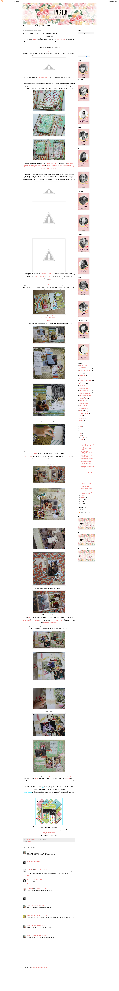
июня (82, 503)
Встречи (81, 373)
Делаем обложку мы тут (49, 832)
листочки (37, 778)
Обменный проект (83, 398)
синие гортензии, (36, 275)
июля (82, 501)
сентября (83, 497)
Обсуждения (82, 400)
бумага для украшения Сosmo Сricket (54, 165)
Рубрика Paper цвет (83, 408)
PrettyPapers (43, 273)
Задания (29, 841)
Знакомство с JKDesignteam (85, 380)
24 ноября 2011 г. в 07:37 (40, 935)
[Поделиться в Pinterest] (45, 839)
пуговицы (40, 276)
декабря (83, 437)
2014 (81, 430)
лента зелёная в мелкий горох (49, 622)
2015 (81, 428)
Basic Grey (47, 77)
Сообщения (83, 509)
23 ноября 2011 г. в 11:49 (41, 915)
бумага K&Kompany (50, 777)
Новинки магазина (83, 388)
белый (28, 780)
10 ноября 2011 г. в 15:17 (35, 861)
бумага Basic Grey (28, 456)
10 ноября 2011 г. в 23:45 (36, 879)
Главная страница (27, 25)
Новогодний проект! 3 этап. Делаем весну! (87, 479)
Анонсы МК (82, 367)
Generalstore (50, 163)
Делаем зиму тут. (49, 833)
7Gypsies (30, 617)
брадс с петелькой (70, 166)
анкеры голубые (48, 619)
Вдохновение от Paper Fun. (87, 472)
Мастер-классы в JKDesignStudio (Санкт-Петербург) (87, 452)
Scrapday (81, 420)
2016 (81, 426)
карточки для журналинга (65, 451)
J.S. (28, 861)
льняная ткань (44, 168)
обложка (34, 39)
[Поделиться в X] (42, 839)
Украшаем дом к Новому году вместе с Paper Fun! (87, 444)
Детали (81, 377)
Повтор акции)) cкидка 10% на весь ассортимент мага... (87, 448)
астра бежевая (41, 619)
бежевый (33, 780)
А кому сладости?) (85, 490)
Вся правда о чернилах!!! (86, 461)
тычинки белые (35, 620)
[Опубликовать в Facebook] (43, 839)
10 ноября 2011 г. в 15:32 (41, 869)
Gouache (56, 163)
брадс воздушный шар (56, 620)
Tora (49, 52)
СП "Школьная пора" (84, 413)
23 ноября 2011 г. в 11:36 (40, 905)
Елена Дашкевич (31, 915)
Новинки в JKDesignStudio (87, 488)
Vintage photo (35, 278)
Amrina (29, 879)
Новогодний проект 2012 (85, 392)
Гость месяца (82, 375)
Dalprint (51, 279)
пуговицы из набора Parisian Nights (35, 166)
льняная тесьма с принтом (59, 166)
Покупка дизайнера (83, 403)
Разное (81, 407)
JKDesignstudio (45, 788)
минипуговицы (46, 276)
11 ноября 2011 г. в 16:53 (41, 888)
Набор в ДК (82, 387)
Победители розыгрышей (85, 402)
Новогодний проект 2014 (85, 395)
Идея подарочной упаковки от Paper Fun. (87, 470)
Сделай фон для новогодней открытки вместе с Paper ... (87, 441)
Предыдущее (71, 965)
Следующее (26, 965)
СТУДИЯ (49, 25)
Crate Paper (41, 77)
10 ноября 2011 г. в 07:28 (40, 851)
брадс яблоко (53, 317)
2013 (81, 431)
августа (82, 499)
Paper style (81, 418)
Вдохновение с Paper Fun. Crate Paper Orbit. (87, 486)
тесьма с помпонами (48, 166)
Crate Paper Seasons (53, 315)
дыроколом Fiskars (55, 278)
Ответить (29, 856)
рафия (29, 620)
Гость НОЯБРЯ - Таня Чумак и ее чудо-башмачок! (87, 492)
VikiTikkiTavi (30, 869)
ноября (82, 439)
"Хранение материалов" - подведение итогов (86, 464)
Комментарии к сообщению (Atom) (39, 967)
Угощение (81, 417)
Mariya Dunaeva (31, 851)
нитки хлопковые (40, 458)
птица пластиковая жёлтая (51, 780)
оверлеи (50, 168)
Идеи (80, 382)
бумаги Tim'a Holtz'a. (61, 458)
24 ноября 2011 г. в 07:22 (40, 925)
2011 (81, 435)
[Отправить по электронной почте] (39, 839)
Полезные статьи (83, 405)
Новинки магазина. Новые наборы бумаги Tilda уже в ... (87, 476)
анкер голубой (67, 456)
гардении (54, 168)
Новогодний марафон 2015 (85, 390)
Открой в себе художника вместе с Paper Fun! (86, 482)
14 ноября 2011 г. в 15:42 (35, 897)
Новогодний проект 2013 (85, 393)
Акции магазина (83, 365)
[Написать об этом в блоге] (40, 839)
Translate (89, 35)
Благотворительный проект (85, 368)
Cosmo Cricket (70, 777)
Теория (81, 415)
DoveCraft (49, 273)
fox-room (49, 320)
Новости (81, 397)
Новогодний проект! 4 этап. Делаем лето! (87, 456)
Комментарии (83, 512)
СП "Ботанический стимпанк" (86, 411)
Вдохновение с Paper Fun (85, 370)
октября (83, 495)
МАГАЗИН (43, 25)
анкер (36, 276)
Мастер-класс (82, 383)
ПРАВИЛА (36, 25)
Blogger (62, 979)
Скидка (81, 410)
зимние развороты (61, 39)
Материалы (82, 385)
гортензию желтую (45, 317)
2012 (81, 433)
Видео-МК (81, 372)
